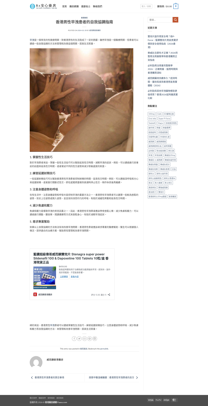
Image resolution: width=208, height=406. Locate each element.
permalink (104, 349)
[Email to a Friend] (84, 338)
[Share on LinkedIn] (94, 338)
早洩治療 (158, 155)
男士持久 (168, 183)
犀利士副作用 (162, 173)
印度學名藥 (153, 137)
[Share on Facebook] (74, 338)
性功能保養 (161, 151)
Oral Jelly (152, 118)
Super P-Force (164, 118)
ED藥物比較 (169, 114)
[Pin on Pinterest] (89, 338)
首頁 (64, 6)
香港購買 (172, 196)
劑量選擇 (166, 127)
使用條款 (51, 398)
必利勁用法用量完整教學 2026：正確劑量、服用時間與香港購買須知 (163, 69)
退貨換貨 (60, 398)
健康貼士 (85, 6)
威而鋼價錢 (161, 141)
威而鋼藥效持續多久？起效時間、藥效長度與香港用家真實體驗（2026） (162, 82)
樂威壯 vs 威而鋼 (155, 160)
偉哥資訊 (84, 18)
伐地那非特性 (171, 123)
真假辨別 (152, 187)
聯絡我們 (97, 6)
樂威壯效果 (153, 169)
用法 (150, 183)
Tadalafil (152, 123)
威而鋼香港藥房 (95, 30)
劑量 (158, 127)
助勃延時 (152, 132)
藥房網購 (74, 6)
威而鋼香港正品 (155, 146)
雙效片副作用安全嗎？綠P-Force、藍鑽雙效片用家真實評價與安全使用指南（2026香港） (163, 42)
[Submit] (175, 19)
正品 (174, 169)
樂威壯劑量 (153, 164)
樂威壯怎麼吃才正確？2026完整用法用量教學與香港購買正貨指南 (163, 56)
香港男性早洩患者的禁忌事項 (49, 377)
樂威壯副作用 (170, 160)
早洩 (32, 39)
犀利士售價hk (169, 178)
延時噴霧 (167, 146)
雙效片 (161, 192)
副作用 (151, 127)
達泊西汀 (152, 192)
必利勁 (151, 151)
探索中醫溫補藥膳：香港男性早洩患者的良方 (112, 377)
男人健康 (158, 183)
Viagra (160, 123)
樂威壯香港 (165, 169)
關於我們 (33, 398)
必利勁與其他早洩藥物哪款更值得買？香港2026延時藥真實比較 (163, 94)
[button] (146, 6)
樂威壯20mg (170, 155)
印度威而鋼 (163, 132)
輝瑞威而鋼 (163, 187)
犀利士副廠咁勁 (155, 178)
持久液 (171, 151)
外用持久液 (165, 137)
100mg (152, 114)
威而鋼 (151, 141)
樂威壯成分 (165, 164)
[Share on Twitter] (79, 338)
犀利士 (151, 173)
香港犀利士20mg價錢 (157, 196)
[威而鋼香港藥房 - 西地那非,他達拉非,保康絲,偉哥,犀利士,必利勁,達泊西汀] (44, 6)
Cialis (159, 114)
